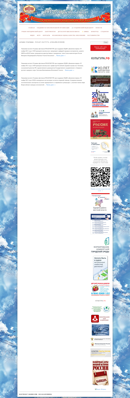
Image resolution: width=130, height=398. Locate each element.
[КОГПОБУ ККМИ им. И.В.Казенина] (65, 14)
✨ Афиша (85, 31)
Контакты (46, 35)
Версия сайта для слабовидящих (101, 48)
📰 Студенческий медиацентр (82, 27)
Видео (32, 35)
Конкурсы (94, 31)
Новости (99, 27)
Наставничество (93, 35)
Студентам (105, 31)
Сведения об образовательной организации (53, 27)
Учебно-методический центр (32, 31)
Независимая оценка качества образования (68, 35)
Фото (39, 35)
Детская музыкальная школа (69, 31)
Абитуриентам (50, 31)
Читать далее (60, 55)
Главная (31, 27)
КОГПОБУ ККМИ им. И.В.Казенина (35, 394)
